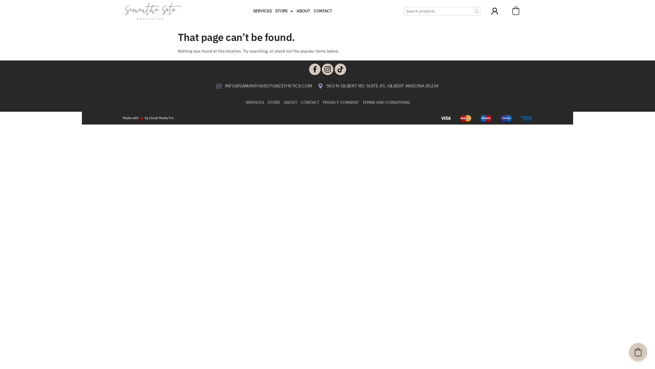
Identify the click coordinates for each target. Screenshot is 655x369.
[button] (515, 10)
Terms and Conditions (386, 102)
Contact (323, 11)
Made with (130, 118)
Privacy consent (341, 102)
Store (281, 11)
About (303, 11)
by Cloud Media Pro (159, 118)
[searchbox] (442, 11)
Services (262, 11)
